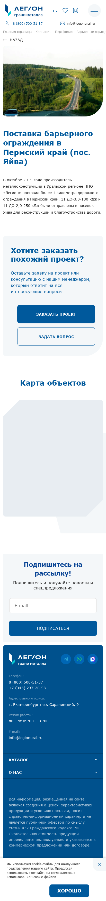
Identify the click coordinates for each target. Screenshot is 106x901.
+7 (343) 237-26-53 (27, 688)
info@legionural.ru (81, 23)
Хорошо (69, 891)
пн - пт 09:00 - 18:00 (29, 721)
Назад (16, 40)
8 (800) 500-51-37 (28, 23)
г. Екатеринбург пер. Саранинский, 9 (44, 704)
